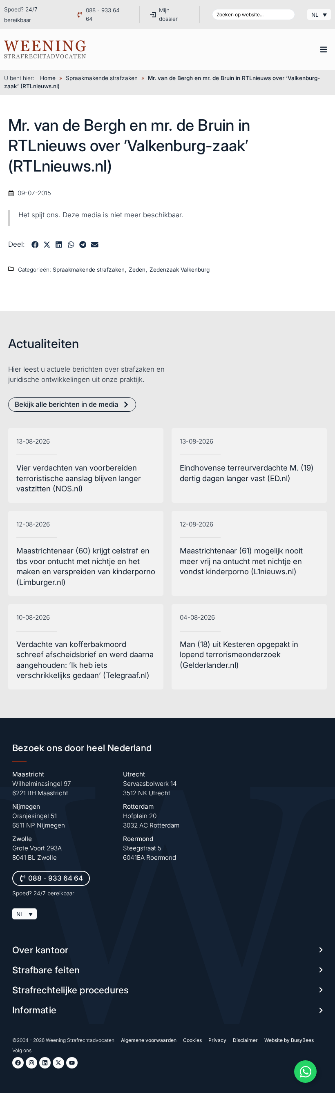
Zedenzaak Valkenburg (180, 269)
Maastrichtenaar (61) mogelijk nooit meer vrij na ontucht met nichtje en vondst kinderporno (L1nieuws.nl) (241, 561)
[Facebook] (18, 1062)
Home (48, 78)
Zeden (137, 269)
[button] (323, 49)
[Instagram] (31, 1062)
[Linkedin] (45, 1062)
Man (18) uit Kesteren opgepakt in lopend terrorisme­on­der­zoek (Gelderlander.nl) (239, 655)
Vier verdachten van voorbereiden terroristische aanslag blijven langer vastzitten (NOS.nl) (78, 478)
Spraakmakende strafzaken (102, 78)
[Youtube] (72, 1062)
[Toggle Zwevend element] (305, 1071)
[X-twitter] (58, 1062)
